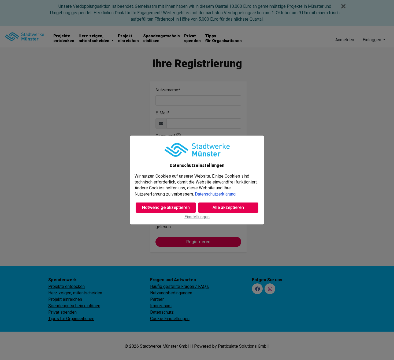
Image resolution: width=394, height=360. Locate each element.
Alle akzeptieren (228, 207)
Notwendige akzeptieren (166, 207)
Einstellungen (197, 216)
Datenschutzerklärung (215, 194)
